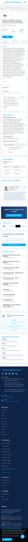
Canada (14, 320)
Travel (2, 496)
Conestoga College (5, 457)
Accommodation (5, 493)
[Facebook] (2, 374)
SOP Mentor (4, 485)
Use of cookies (14, 535)
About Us (3, 412)
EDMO (2, 415)
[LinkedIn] (16, 374)
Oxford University (5, 446)
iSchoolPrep (4, 426)
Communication (5, 499)
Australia (14, 323)
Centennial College (5, 460)
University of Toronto (6, 451)
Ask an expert (4, 423)
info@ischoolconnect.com (12, 401)
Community (4, 421)
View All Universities (6, 472)
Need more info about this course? (14, 210)
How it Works (4, 410)
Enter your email (6, 522)
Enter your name (6, 515)
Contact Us (4, 434)
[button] (23, 537)
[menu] (25, 2)
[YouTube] (13, 374)
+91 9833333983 (8, 397)
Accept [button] (7, 539)
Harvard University (5, 443)
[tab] (5, 41)
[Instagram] (6, 374)
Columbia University (5, 463)
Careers (3, 432)
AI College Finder (5, 482)
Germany (14, 330)
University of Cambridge (6, 454)
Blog (2, 429)
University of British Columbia (8, 469)
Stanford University (5, 448)
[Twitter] (9, 374)
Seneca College (5, 466)
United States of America (14, 326)
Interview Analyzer (5, 480)
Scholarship (4, 418)
